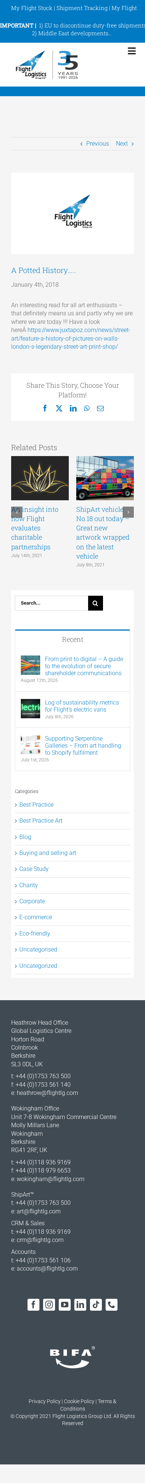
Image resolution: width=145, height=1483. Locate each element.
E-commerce (35, 917)
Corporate (32, 901)
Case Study (34, 868)
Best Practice (36, 804)
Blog (25, 836)
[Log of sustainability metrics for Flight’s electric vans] (30, 702)
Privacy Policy (45, 1401)
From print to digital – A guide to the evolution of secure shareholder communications (84, 666)
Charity (28, 885)
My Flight (124, 8)
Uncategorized (38, 965)
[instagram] (49, 1305)
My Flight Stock (31, 8)
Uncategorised (38, 949)
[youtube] (65, 1305)
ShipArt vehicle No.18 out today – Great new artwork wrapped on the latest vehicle (103, 532)
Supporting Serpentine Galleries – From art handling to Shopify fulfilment (83, 745)
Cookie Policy (79, 1401)
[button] (16, 512)
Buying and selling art (47, 852)
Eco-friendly (34, 933)
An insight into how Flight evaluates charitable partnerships (34, 528)
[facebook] (33, 1305)
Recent (72, 639)
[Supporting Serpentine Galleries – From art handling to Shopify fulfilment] (30, 738)
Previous (97, 143)
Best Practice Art (40, 820)
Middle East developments (73, 33)
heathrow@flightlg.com (47, 1092)
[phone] (111, 1305)
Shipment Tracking (82, 8)
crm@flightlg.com (40, 1239)
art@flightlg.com (39, 1211)
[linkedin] (80, 1305)
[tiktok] (96, 1305)
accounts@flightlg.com (47, 1268)
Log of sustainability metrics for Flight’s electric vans (82, 706)
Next (122, 143)
